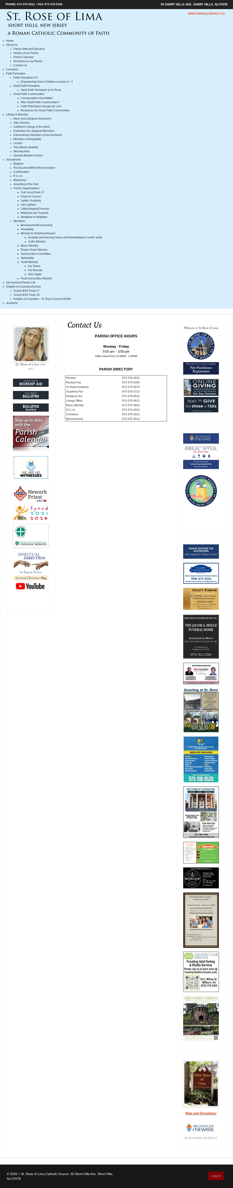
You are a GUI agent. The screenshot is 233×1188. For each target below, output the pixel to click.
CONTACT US (216, 13)
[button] (12, 44)
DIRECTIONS (196, 13)
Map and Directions (200, 1113)
